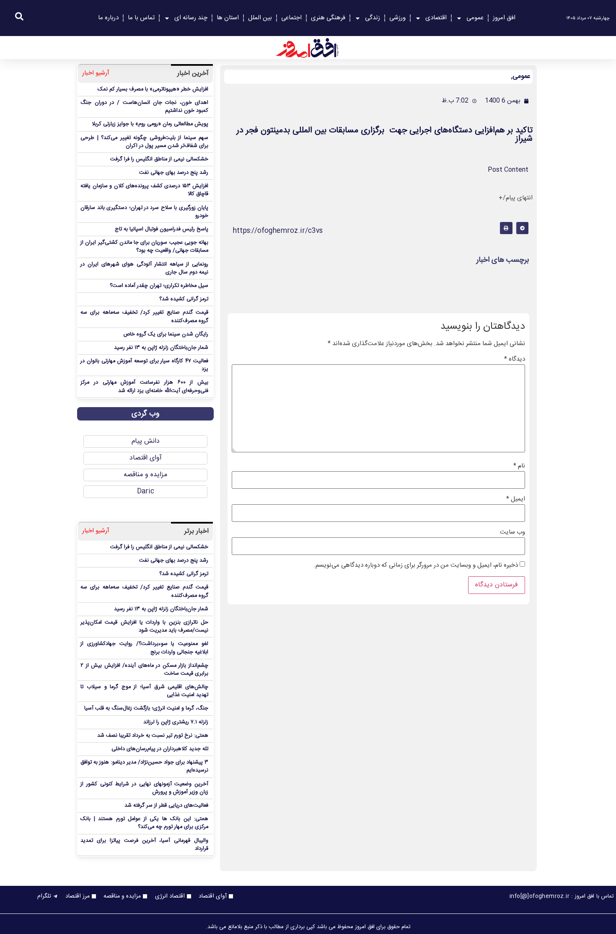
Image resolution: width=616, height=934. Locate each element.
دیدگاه (514, 359)
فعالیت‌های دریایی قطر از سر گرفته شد (166, 805)
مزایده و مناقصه (145, 474)
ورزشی (397, 18)
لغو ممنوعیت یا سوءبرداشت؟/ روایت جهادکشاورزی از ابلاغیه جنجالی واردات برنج (144, 648)
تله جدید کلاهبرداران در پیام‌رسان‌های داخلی (159, 749)
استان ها (228, 18)
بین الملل (260, 18)
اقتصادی (436, 18)
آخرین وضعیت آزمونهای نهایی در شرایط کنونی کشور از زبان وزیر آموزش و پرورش (144, 788)
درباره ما (108, 18)
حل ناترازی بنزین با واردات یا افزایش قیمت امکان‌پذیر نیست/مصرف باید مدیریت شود (144, 626)
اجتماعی (291, 18)
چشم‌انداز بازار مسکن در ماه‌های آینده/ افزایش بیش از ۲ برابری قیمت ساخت (144, 669)
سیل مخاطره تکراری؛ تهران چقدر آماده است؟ (159, 285)
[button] (522, 228)
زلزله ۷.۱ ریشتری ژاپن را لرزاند (175, 722)
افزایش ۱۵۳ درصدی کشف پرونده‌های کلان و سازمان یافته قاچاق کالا (144, 190)
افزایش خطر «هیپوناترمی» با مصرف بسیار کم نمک (153, 89)
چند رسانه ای (190, 18)
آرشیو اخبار (95, 73)
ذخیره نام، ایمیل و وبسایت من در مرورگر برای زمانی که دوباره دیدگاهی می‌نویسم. (416, 565)
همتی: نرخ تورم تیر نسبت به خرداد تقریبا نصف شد (152, 735)
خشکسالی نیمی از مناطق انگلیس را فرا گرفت (159, 159)
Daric (145, 491)
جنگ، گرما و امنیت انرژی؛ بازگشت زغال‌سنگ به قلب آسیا (146, 708)
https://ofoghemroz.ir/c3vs (278, 231)
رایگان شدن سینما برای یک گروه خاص (165, 334)
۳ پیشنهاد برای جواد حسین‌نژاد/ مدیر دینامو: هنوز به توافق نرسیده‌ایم (144, 766)
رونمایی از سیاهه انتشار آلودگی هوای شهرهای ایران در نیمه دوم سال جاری (144, 268)
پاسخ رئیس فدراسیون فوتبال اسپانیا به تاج (161, 229)
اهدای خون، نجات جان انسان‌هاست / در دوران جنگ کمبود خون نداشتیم (144, 106)
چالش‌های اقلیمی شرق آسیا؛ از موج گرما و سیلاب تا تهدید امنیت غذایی (144, 691)
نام (519, 466)
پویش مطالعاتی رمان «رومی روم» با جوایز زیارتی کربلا (150, 124)
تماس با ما (141, 18)
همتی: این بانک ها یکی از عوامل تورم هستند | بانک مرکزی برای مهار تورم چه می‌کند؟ (144, 823)
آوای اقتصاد (145, 458)
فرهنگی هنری (328, 18)
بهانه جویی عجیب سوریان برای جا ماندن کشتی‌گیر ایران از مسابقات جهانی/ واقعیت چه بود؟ (144, 246)
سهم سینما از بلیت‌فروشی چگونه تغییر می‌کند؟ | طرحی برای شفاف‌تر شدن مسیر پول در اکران (144, 142)
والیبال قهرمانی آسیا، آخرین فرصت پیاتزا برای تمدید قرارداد (144, 844)
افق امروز (504, 18)
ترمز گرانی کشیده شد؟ (183, 299)
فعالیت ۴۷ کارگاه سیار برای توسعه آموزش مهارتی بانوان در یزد (144, 365)
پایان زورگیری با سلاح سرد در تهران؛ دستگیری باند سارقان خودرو (144, 212)
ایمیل (515, 499)
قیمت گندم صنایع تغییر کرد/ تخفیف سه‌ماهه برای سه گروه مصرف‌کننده (144, 316)
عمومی (475, 18)
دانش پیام (146, 441)
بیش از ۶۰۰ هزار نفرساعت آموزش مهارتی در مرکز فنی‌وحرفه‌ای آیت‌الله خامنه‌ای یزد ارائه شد (144, 386)
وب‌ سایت (512, 532)
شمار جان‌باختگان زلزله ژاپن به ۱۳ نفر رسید (161, 347)
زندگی (372, 18)
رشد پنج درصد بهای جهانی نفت (173, 172)
